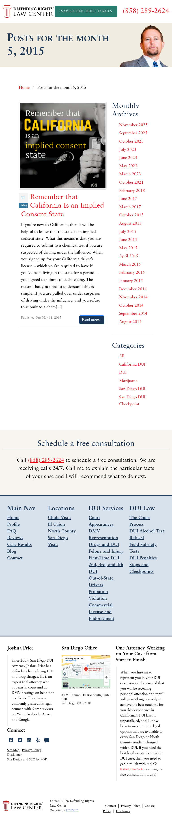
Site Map (13, 750)
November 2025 (133, 125)
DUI (123, 373)
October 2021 (131, 183)
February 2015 (132, 273)
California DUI (132, 365)
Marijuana (128, 381)
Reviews (15, 538)
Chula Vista (59, 518)
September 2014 (133, 314)
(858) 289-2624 (46, 460)
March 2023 (130, 174)
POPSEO (72, 810)
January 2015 (131, 281)
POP (44, 759)
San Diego (58, 538)
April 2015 (128, 256)
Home (13, 518)
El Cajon (56, 524)
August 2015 (130, 224)
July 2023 (127, 150)
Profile (13, 524)
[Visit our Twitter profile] (20, 740)
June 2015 (128, 240)
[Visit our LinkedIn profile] (29, 740)
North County (62, 531)
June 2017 (128, 199)
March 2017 (130, 207)
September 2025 (133, 133)
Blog (11, 551)
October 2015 (131, 215)
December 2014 (133, 289)
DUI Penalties (143, 558)
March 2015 (130, 265)
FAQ (11, 531)
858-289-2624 (131, 769)
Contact (15, 558)
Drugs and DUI (104, 545)
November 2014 (133, 297)
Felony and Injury (106, 551)
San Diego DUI (132, 389)
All (121, 356)
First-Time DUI (104, 558)
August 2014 (130, 322)
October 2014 (131, 306)
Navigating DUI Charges (86, 11)
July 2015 (127, 232)
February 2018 (132, 191)
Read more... (91, 319)
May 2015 (128, 248)
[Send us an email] (47, 740)
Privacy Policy (31, 750)
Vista (53, 545)
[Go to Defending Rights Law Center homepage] (29, 11)
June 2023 (128, 158)
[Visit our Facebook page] (11, 740)
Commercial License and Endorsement (101, 612)
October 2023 (131, 142)
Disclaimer (14, 755)
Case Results (19, 545)
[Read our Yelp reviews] (38, 740)
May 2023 (128, 166)
